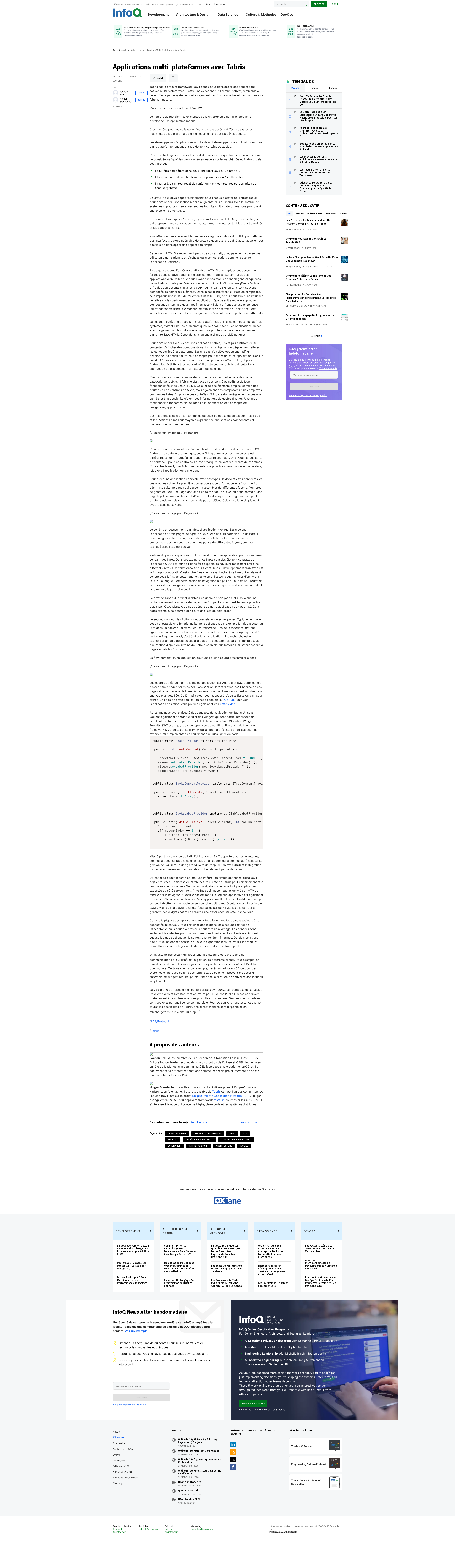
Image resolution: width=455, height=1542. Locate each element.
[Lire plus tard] (173, 78)
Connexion (119, 1443)
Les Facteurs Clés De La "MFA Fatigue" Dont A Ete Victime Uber (319, 1248)
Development (158, 14)
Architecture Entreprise (236, 1139)
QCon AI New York (188, 1490)
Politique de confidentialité (283, 1532)
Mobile (244, 1146)
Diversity (117, 1483)
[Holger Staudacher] (115, 100)
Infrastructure (198, 1146)
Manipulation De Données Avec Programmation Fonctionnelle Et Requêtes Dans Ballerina (311, 298)
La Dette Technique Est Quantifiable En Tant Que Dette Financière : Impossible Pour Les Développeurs (318, 116)
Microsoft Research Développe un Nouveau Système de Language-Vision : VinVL (271, 1270)
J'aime (160, 78)
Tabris (155, 1031)
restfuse (219, 1100)
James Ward (309, 266)
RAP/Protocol (160, 1021)
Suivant (315, 336)
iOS (245, 1133)
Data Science (228, 14)
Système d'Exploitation (199, 1139)
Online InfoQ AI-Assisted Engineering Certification (199, 1472)
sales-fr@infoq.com (148, 1529)
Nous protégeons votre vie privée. (308, 395)
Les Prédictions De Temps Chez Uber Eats (273, 1284)
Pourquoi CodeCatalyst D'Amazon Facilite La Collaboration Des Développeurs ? (318, 132)
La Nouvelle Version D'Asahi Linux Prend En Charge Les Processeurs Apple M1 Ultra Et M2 (133, 1250)
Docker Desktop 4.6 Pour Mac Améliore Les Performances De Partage (132, 1280)
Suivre (141, 92)
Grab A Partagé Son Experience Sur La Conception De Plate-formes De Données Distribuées (270, 1251)
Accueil (117, 1431)
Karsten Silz (293, 266)
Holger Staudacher (126, 100)
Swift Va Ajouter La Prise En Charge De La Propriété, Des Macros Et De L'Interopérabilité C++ (317, 100)
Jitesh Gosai (293, 248)
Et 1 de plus (119, 106)
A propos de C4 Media (125, 1477)
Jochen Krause (124, 93)
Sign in (335, 4)
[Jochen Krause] (115, 92)
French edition (203, 4)
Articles (134, 50)
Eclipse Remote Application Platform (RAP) (221, 1096)
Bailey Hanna (293, 229)
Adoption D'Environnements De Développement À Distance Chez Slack (321, 1264)
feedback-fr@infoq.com (119, 1530)
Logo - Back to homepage (127, 12)
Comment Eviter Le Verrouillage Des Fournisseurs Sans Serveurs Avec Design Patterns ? (180, 1250)
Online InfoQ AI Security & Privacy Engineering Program (198, 1441)
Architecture (198, 1122)
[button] (314, 386)
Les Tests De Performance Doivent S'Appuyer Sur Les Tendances (314, 172)
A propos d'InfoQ (122, 1471)
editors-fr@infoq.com (171, 1530)
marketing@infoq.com (202, 1529)
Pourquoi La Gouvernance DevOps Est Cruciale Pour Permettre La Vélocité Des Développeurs (320, 1281)
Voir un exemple (328, 368)
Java (232, 1133)
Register (319, 4)
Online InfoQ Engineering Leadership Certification (199, 1461)
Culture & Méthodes (261, 14)
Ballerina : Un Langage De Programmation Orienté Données (179, 1283)
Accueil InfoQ (119, 50)
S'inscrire (118, 1437)
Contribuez (119, 1460)
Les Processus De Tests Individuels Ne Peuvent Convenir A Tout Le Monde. (318, 159)
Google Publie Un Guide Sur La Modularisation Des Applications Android (318, 146)
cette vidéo (227, 704)
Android (172, 1139)
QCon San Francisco (189, 1482)
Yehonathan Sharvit (297, 306)
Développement (177, 1133)
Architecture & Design (193, 14)
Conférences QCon (123, 1449)
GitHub (229, 699)
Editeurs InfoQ (121, 1466)
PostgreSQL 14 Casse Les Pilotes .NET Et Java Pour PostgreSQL (131, 1265)
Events (117, 1454)
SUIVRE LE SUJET (248, 1122)
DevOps (287, 14)
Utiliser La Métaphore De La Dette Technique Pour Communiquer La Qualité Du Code (315, 187)
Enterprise (174, 1146)
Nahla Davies (293, 285)
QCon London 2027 (189, 1499)
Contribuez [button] (221, 4)
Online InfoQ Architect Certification (199, 1450)
